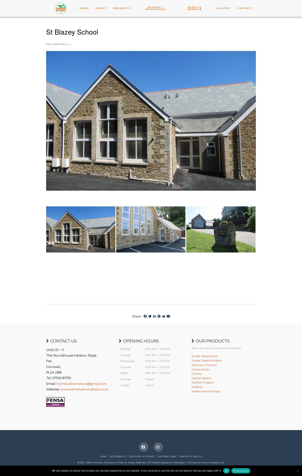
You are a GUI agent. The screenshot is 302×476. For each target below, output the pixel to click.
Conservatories (201, 369)
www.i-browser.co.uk (213, 462)
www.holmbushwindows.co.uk (84, 389)
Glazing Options (201, 378)
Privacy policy (241, 470)
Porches (197, 373)
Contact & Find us (190, 456)
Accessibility (118, 456)
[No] (297, 471)
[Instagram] (158, 447)
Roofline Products (203, 382)
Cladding (197, 387)
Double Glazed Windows (207, 360)
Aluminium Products (204, 365)
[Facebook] (143, 447)
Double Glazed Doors (205, 356)
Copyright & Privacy (142, 456)
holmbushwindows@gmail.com (82, 384)
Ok (226, 470)
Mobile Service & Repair (206, 391)
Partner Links (167, 456)
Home (103, 456)
